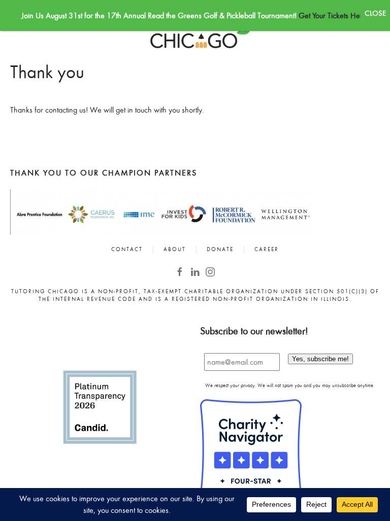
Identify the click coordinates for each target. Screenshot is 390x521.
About (175, 249)
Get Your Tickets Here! (334, 15)
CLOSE (375, 13)
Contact (127, 249)
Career (266, 249)
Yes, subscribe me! (320, 359)
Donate (220, 249)
